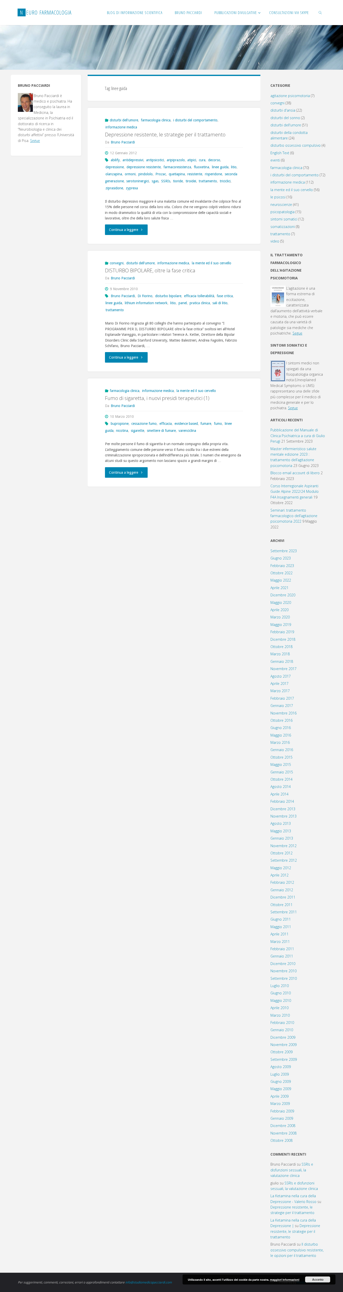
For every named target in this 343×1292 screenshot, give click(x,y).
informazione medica (121, 127)
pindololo (145, 174)
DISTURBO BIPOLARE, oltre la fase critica (150, 270)
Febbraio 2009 (282, 1111)
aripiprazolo (176, 160)
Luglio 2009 (279, 1074)
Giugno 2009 (280, 1081)
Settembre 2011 (283, 912)
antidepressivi (133, 160)
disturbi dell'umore (124, 120)
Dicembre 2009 (282, 1037)
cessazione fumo (144, 424)
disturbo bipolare (168, 296)
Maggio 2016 (280, 735)
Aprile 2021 (279, 587)
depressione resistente (144, 167)
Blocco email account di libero (295, 472)
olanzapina (113, 174)
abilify (115, 160)
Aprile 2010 (279, 1007)
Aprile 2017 (279, 683)
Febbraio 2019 (282, 631)
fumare (205, 424)
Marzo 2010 (280, 1015)
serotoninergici (137, 181)
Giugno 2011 (280, 919)
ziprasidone (114, 188)
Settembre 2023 (283, 550)
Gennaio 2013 (281, 838)
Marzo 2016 (280, 742)
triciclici (225, 181)
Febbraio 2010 (282, 1022)
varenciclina (187, 431)
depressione (114, 167)
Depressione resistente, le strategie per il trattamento (165, 134)
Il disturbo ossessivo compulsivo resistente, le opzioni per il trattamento (297, 1250)
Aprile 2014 (279, 794)
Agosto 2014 (280, 786)
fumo (218, 424)
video (274, 241)
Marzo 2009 (280, 1103)
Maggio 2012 (280, 867)
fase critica (225, 296)
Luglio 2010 (279, 985)
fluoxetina (201, 167)
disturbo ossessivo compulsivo (295, 145)
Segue (35, 140)
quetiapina (177, 174)
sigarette (137, 431)
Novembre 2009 (283, 1044)
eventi (275, 160)
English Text (279, 152)
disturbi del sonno (285, 117)
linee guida (220, 167)
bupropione (120, 424)
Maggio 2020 (280, 602)
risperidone (213, 174)
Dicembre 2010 (282, 963)
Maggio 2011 (280, 926)
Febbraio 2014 (282, 801)
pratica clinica (200, 303)
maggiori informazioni (284, 1279)
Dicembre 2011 (282, 897)
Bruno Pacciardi (123, 296)
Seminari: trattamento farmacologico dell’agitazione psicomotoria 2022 (293, 516)
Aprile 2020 (279, 609)
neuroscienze (281, 204)
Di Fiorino (145, 296)
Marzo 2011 (280, 941)
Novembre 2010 (283, 970)
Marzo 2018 (280, 654)
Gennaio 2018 (281, 661)
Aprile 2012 (279, 875)
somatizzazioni (282, 226)
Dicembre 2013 (282, 808)
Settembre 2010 (283, 978)
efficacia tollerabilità (199, 296)
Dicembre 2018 (282, 639)
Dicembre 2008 (282, 1125)
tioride (178, 181)
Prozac (160, 174)
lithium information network (146, 303)
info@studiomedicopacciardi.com (148, 1282)
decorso (214, 160)
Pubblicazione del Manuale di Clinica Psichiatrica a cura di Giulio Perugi (297, 436)
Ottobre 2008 (281, 1140)
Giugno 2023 (280, 558)
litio (234, 167)
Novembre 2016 (283, 713)
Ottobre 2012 (281, 853)
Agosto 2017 (280, 676)
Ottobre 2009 (281, 1051)
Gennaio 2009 (281, 1118)
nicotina (122, 431)
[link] (320, 12)
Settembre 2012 (283, 860)
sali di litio (219, 303)
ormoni (130, 174)
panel (183, 303)
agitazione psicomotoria (290, 95)
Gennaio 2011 (281, 956)
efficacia (165, 424)
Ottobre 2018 (281, 646)
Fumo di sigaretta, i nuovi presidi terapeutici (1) (157, 398)
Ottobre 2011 (281, 904)
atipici (191, 160)
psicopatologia (282, 211)
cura (202, 160)
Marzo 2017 (280, 690)
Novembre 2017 (283, 668)
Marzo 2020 (280, 617)
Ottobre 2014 (281, 779)
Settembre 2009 (283, 1059)
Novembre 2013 (283, 816)
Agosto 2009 (280, 1066)
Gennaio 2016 (281, 749)
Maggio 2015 (280, 764)
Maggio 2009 (280, 1088)
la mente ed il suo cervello (211, 263)
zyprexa (132, 188)
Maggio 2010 (280, 1000)
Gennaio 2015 (281, 772)
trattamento (208, 181)
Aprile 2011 (279, 934)
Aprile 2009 (279, 1096)
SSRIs (165, 181)
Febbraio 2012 (282, 882)
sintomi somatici (283, 219)
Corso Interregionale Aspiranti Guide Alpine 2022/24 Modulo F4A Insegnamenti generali (294, 491)
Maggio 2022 (280, 580)
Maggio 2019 (280, 624)
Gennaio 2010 (281, 1029)
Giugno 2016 (280, 727)
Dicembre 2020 (282, 595)
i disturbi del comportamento (195, 120)
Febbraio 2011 (282, 948)
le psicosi (277, 197)
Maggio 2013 (280, 831)
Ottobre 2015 (281, 757)
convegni (117, 263)
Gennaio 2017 (281, 705)
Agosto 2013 (280, 823)
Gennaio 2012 (281, 889)
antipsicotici (155, 160)
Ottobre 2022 (281, 573)
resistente (194, 174)
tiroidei (191, 181)
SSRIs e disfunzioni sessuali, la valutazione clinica (291, 1170)
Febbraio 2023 (282, 565)
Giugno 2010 (280, 993)
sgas (155, 181)
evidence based (186, 424)
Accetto (317, 1279)
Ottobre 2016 (281, 720)
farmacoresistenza (177, 167)
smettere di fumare (161, 431)
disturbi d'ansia (282, 110)
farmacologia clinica (155, 120)
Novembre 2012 (283, 845)
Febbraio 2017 (282, 698)
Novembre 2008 (283, 1133)
